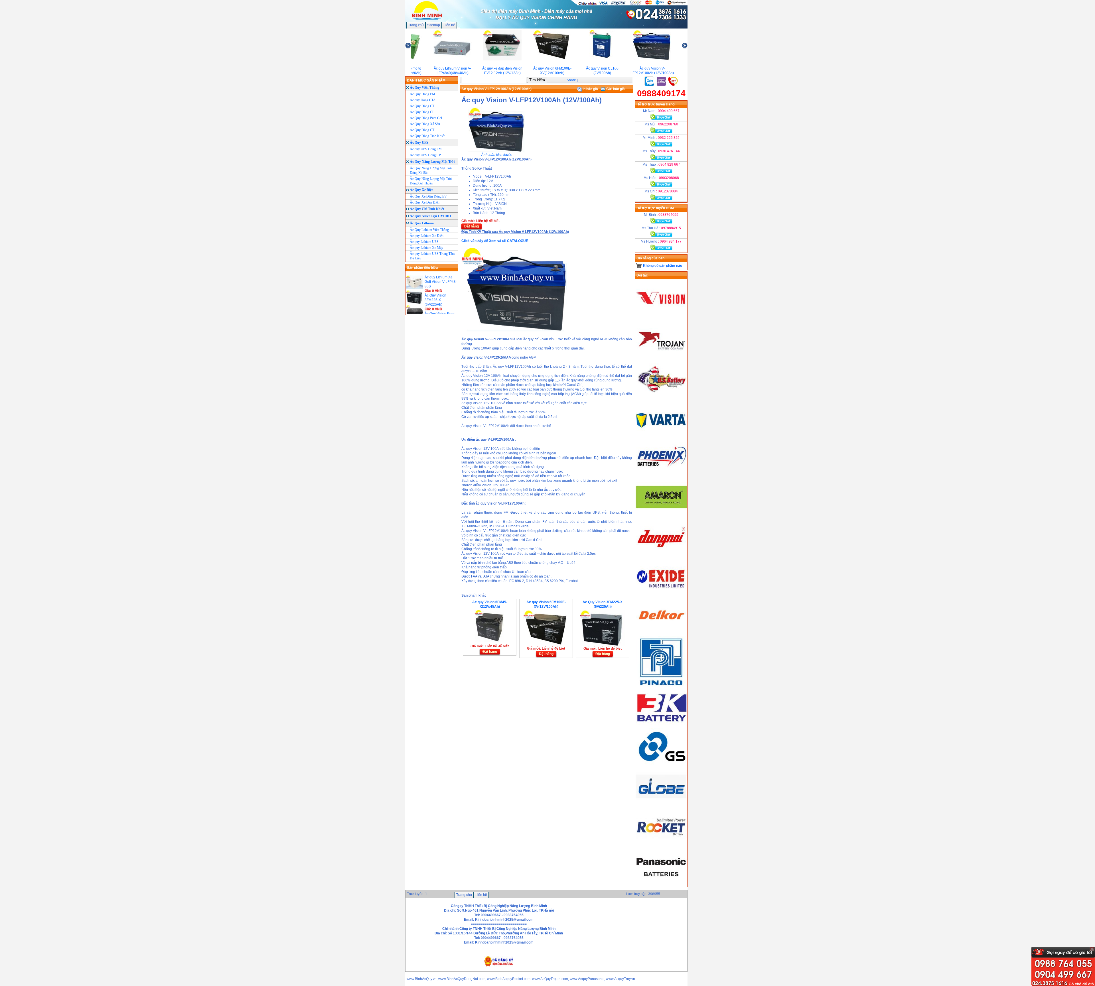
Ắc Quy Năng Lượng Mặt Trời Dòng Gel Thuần (431, 181)
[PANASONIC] (661, 885)
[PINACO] (661, 634)
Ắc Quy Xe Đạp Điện (424, 202)
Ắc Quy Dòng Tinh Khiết (427, 136)
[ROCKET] (661, 845)
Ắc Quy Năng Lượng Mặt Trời (432, 162)
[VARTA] (661, 436)
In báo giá (590, 89)
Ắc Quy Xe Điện (421, 190)
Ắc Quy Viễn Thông (424, 88)
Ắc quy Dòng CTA (423, 100)
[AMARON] (661, 515)
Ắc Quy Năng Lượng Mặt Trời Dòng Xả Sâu (431, 170)
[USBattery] (661, 396)
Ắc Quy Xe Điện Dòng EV (428, 196)
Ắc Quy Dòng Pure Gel (426, 118)
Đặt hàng (471, 226)
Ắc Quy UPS (419, 143)
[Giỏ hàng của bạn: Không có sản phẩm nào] (639, 266)
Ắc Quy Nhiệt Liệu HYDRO (430, 216)
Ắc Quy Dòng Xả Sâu (425, 124)
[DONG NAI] (661, 555)
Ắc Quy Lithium (422, 223)
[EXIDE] (661, 594)
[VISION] (661, 317)
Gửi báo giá (615, 89)
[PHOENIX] (661, 475)
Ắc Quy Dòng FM (422, 94)
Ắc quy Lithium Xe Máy (426, 248)
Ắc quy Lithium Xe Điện (426, 236)
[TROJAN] (661, 357)
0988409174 (661, 93)
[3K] (661, 726)
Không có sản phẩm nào (662, 266)
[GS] (661, 766)
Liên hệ (449, 25)
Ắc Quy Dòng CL (422, 112)
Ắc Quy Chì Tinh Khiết (427, 209)
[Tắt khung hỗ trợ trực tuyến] (1092, 949)
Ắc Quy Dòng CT (422, 106)
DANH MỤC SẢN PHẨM (426, 80)
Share (571, 80)
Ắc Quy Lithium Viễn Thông (429, 230)
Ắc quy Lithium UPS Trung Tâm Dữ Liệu (432, 256)
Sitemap (433, 25)
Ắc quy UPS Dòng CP (425, 155)
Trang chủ (416, 25)
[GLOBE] (661, 805)
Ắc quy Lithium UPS (424, 242)
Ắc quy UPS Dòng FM (426, 149)
